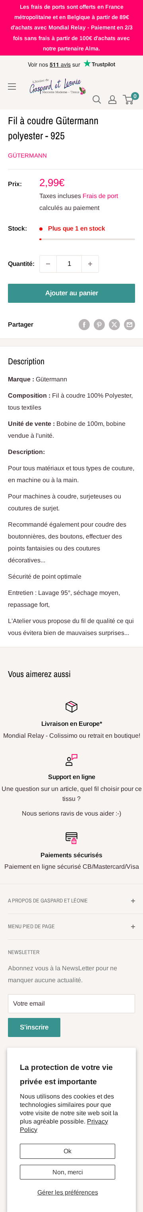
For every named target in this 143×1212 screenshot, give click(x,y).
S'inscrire (34, 1027)
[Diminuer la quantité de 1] (48, 264)
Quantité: (21, 263)
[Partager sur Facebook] (84, 325)
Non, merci (67, 1172)
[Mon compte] (112, 99)
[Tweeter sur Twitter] (114, 325)
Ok (68, 1151)
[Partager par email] (129, 325)
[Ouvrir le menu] (12, 86)
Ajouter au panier (71, 293)
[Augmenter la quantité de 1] (90, 264)
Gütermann (27, 155)
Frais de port (100, 195)
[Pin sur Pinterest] (99, 325)
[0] (128, 99)
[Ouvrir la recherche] (97, 99)
